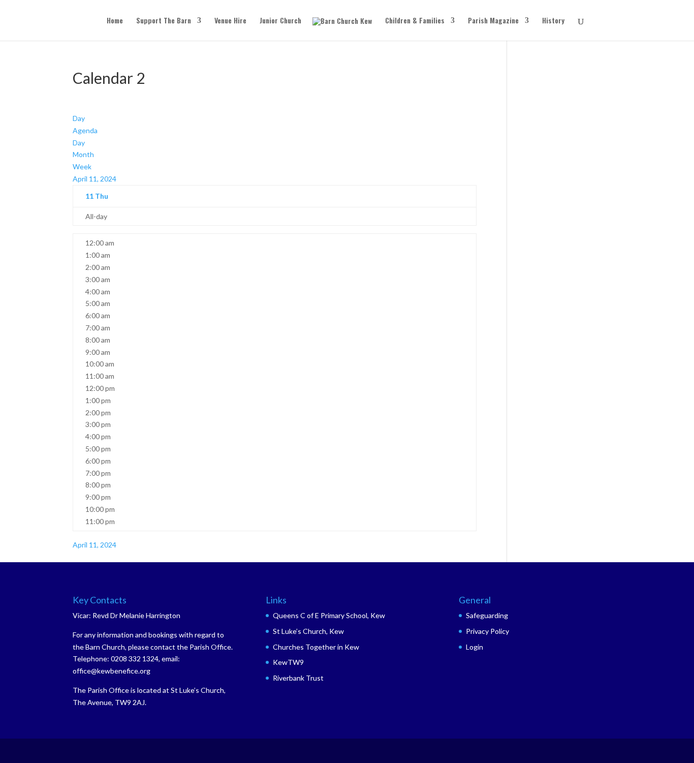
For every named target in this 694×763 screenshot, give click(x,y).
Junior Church (280, 21)
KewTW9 (288, 662)
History (553, 21)
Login (474, 647)
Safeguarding (487, 615)
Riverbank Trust (298, 678)
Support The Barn (163, 21)
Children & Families (415, 21)
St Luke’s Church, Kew (308, 631)
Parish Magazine (493, 21)
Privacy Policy (487, 631)
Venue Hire (230, 21)
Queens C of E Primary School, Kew (329, 615)
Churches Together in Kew (316, 647)
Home (115, 21)
